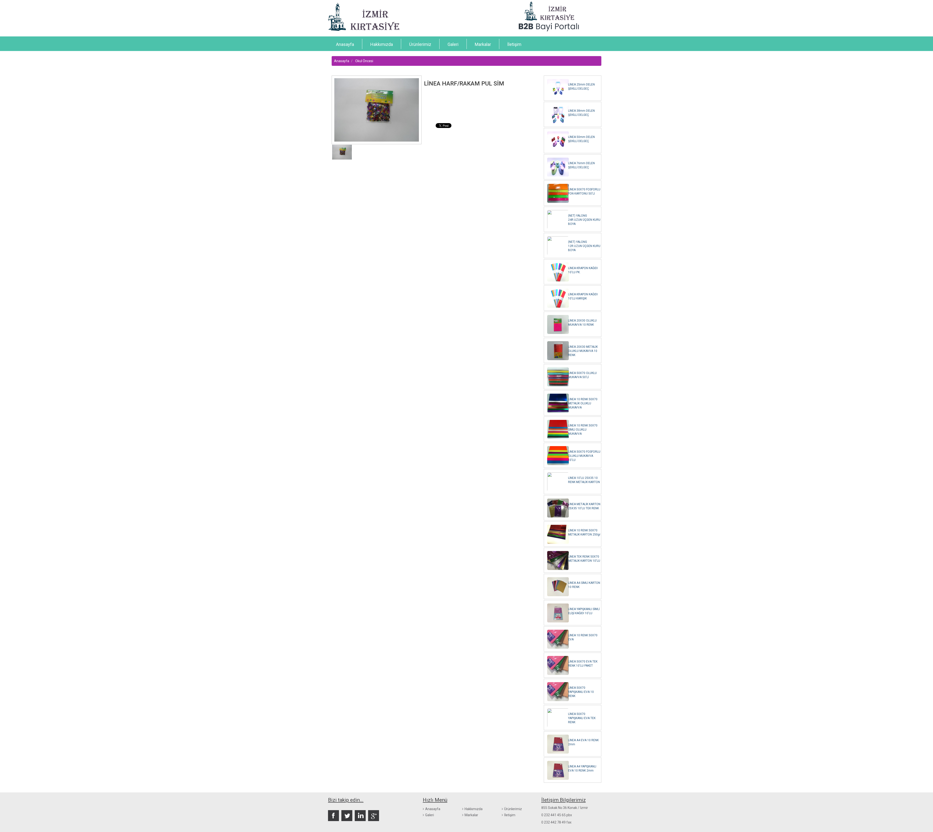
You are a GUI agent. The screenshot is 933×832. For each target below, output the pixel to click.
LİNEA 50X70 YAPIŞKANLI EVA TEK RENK (582, 718)
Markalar (483, 44)
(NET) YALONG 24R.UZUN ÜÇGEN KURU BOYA (584, 220)
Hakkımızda (381, 44)
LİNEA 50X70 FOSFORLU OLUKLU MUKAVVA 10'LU (584, 456)
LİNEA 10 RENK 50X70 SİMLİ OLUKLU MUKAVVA (582, 429)
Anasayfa (345, 44)
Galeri (453, 44)
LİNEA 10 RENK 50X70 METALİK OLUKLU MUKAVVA (582, 403)
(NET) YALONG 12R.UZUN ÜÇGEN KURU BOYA (584, 246)
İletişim (514, 44)
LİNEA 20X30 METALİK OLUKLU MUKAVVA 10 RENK (583, 351)
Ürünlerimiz (420, 44)
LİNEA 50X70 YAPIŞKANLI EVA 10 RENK (581, 692)
